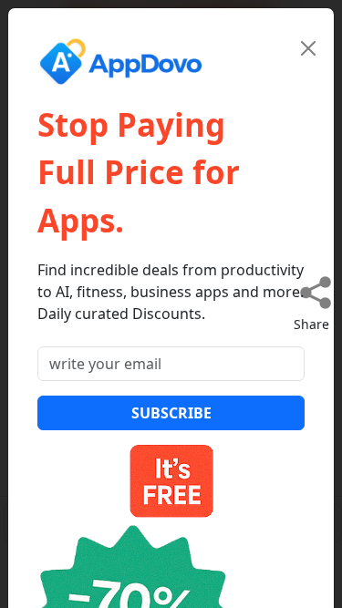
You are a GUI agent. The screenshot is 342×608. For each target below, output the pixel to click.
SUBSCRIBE (171, 413)
